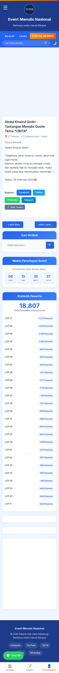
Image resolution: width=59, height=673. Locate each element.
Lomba (23, 36)
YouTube (31, 645)
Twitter (38, 192)
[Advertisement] (29, 84)
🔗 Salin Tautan (15, 207)
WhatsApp (12, 200)
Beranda (9, 36)
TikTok (45, 645)
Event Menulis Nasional (29, 19)
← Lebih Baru (13, 224)
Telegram (28, 200)
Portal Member (43, 36)
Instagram (15, 645)
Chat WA (13, 656)
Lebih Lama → (45, 224)
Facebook (24, 192)
